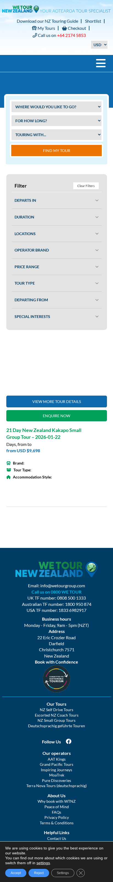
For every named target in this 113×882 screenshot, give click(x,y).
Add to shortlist (99, 345)
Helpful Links (56, 832)
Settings (63, 873)
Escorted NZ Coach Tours (56, 715)
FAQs (56, 812)
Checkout (76, 28)
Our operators (57, 753)
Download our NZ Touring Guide (47, 21)
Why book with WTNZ (57, 801)
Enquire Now (56, 415)
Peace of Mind (56, 806)
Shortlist (93, 21)
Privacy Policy (56, 817)
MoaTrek (56, 775)
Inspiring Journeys (56, 769)
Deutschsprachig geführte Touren (56, 725)
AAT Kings (57, 759)
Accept (16, 873)
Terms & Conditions (57, 822)
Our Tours (56, 703)
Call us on (61, 35)
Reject (39, 873)
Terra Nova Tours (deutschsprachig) (56, 785)
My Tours (46, 28)
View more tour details (56, 401)
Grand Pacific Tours (56, 764)
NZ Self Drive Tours (56, 709)
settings (43, 863)
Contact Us (56, 838)
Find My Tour (56, 150)
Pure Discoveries (56, 780)
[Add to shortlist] (56, 364)
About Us (56, 795)
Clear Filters (86, 186)
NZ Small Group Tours (56, 720)
